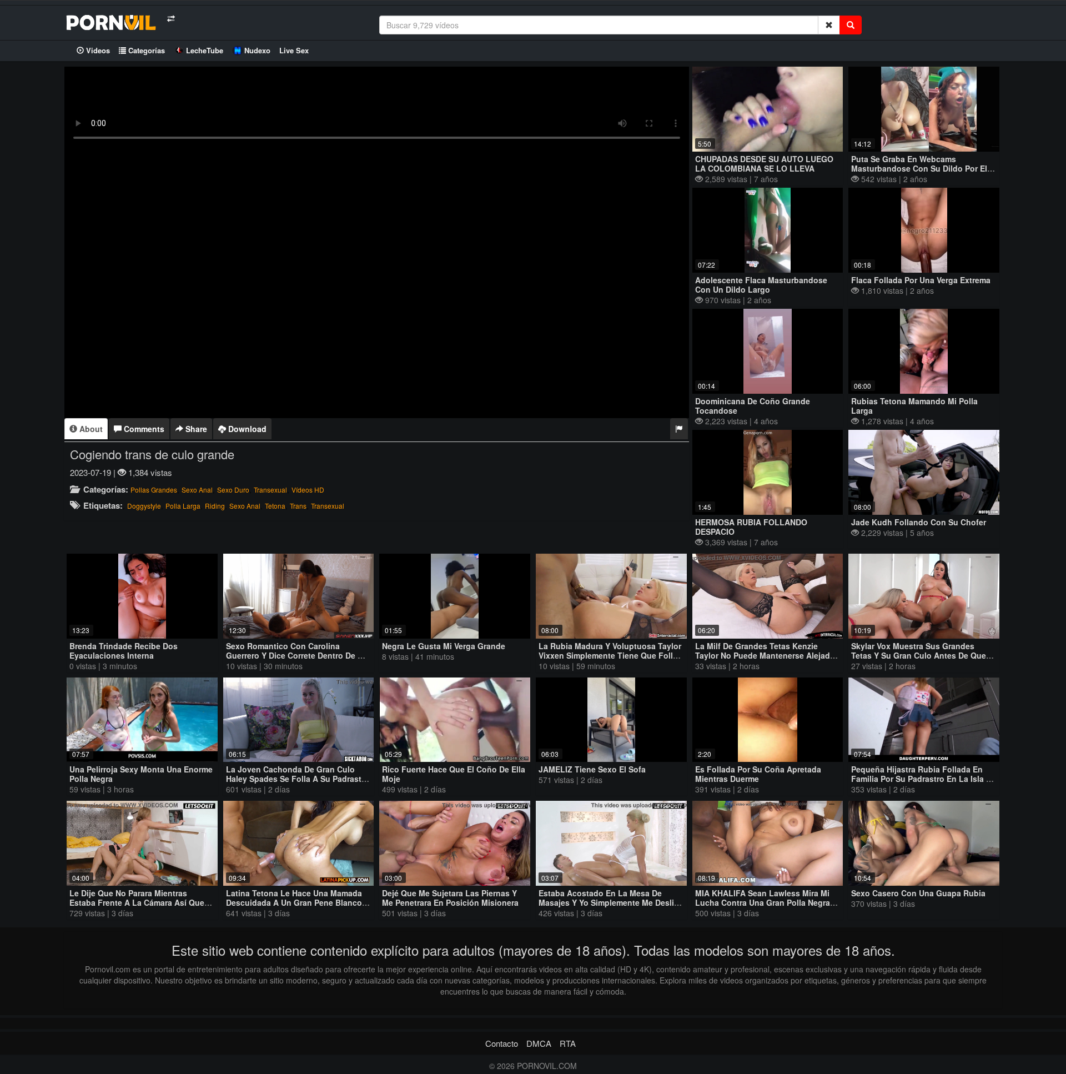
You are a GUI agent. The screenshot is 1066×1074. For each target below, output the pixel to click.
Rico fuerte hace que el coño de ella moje (453, 774)
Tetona (275, 505)
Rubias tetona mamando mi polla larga (914, 405)
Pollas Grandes (153, 489)
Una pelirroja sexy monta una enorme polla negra (141, 774)
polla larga (182, 505)
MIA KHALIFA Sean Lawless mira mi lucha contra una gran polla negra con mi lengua (762, 902)
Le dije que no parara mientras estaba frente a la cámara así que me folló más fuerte (136, 902)
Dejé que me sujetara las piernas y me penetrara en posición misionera (450, 897)
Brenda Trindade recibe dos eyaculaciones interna (123, 650)
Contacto (501, 1043)
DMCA (538, 1043)
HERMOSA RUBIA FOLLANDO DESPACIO (751, 526)
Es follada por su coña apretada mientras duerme (758, 774)
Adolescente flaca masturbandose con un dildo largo (761, 284)
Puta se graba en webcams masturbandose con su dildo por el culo (919, 168)
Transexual (270, 489)
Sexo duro (233, 489)
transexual (327, 505)
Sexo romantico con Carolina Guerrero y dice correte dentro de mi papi (296, 655)
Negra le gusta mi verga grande (443, 645)
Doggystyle (144, 505)
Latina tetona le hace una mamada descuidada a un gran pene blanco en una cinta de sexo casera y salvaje (294, 907)
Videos (97, 50)
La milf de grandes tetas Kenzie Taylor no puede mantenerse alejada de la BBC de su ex (764, 655)
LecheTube (204, 50)
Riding (215, 505)
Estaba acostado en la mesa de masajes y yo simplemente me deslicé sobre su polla (611, 902)
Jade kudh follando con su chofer (918, 522)
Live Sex (294, 50)
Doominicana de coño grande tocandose (752, 405)
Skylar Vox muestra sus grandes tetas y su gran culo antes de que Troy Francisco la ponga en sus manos (918, 660)
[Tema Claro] (170, 18)
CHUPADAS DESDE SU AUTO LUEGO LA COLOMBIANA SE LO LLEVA (764, 163)
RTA (568, 1043)
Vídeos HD (307, 489)
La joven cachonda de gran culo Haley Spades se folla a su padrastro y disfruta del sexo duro (297, 779)
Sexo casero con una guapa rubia (918, 893)
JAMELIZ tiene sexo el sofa (592, 769)
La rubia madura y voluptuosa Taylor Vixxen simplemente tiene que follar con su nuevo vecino (610, 655)
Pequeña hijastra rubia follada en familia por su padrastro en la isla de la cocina (923, 779)
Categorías (145, 50)
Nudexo (257, 50)
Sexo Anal (197, 489)
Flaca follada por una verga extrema (920, 279)
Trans (298, 505)
